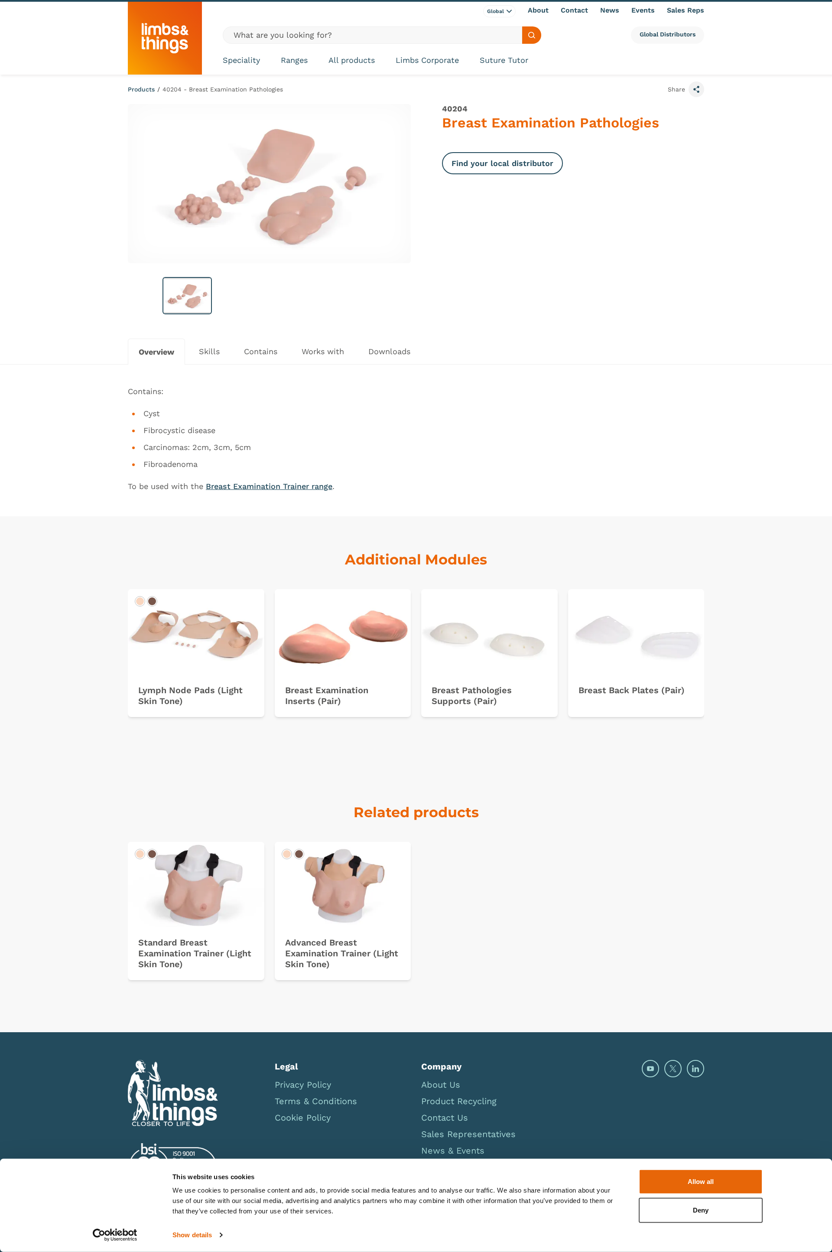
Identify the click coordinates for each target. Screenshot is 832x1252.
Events (643, 10)
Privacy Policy (303, 1084)
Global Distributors (668, 34)
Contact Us (444, 1117)
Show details (192, 1235)
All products (351, 60)
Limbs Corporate (427, 60)
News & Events (452, 1150)
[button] (187, 295)
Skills (209, 351)
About (538, 10)
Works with (323, 351)
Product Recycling (459, 1101)
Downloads (389, 351)
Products (141, 89)
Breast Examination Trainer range (269, 486)
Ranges (294, 60)
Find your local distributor (502, 163)
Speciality (241, 60)
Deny (700, 1209)
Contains (260, 351)
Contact (574, 10)
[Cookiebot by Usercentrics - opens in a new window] (115, 1235)
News (609, 10)
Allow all (701, 1181)
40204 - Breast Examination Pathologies (222, 89)
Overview (156, 351)
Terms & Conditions (316, 1101)
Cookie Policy (303, 1117)
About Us (440, 1084)
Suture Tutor (504, 60)
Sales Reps (685, 10)
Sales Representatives (468, 1134)
